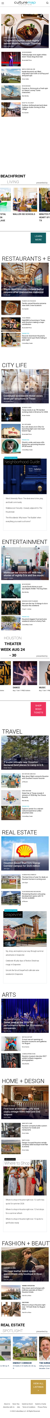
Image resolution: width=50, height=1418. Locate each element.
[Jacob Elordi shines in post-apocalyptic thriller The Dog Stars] (11, 591)
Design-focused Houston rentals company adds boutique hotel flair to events (35, 1145)
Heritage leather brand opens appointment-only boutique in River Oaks (23, 1274)
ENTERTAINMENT (24, 542)
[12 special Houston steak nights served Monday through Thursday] (25, 31)
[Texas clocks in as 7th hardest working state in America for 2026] (11, 414)
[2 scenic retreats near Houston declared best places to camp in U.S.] (25, 753)
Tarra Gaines (7, 1031)
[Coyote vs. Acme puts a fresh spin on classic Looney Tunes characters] (11, 92)
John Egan (7, 868)
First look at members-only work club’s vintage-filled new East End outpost (22, 1111)
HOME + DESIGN (23, 1081)
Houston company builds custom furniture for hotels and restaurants (34, 1128)
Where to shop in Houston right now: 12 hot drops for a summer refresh (25, 1211)
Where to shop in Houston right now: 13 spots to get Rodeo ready (24, 1221)
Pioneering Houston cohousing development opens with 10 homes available (33, 896)
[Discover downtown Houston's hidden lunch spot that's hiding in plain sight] (11, 340)
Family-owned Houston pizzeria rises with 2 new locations (34, 304)
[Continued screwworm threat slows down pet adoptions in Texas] (25, 387)
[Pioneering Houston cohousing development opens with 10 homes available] (11, 898)
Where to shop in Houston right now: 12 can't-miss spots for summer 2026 (25, 1202)
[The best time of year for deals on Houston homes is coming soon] (11, 881)
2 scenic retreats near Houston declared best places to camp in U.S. (24, 763)
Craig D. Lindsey (8, 578)
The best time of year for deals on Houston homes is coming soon (35, 878)
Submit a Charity (40, 1404)
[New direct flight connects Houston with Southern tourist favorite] (11, 780)
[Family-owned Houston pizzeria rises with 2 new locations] (11, 307)
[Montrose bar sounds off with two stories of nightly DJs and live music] (25, 563)
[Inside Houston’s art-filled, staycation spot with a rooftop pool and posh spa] (11, 76)
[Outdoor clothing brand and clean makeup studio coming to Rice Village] (11, 109)
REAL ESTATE (19, 832)
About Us (7, 1404)
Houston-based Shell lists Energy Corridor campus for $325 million (22, 864)
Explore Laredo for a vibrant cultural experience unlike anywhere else (32, 811)
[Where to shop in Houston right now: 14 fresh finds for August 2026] (11, 1309)
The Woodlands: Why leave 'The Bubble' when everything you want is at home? (23, 519)
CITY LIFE (14, 365)
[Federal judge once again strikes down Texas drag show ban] (11, 59)
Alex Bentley (25, 96)
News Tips (15, 1404)
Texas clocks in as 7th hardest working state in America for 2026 (35, 411)
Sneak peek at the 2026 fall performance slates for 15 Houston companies (23, 1025)
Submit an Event (27, 1404)
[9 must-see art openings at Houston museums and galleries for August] (11, 1043)
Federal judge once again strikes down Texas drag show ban (34, 56)
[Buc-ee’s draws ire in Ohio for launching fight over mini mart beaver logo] (11, 431)
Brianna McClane (8, 46)
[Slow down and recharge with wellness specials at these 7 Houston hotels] (11, 1292)
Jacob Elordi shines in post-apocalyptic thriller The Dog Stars (34, 588)
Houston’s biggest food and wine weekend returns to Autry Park (34, 620)
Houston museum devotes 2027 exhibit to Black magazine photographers (34, 1058)
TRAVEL (12, 731)
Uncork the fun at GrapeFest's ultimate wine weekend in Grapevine (22, 972)
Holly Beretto (25, 1063)
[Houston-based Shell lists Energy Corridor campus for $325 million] (25, 854)
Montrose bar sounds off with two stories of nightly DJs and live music (24, 574)
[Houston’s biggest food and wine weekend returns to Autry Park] (11, 623)
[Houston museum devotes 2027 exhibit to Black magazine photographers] (11, 1060)
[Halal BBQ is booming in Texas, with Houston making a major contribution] (11, 324)
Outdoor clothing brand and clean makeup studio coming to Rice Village (34, 107)
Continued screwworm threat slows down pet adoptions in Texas (23, 397)
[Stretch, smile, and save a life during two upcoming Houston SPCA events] (11, 446)
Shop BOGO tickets (38, 709)
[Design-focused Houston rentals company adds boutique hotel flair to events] (11, 1147)
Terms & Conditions (28, 1407)
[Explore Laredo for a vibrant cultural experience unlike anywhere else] (11, 813)
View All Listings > (38, 1387)
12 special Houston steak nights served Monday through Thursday (22, 42)
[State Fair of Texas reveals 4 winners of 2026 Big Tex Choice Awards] (11, 797)
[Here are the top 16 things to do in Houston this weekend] (11, 608)
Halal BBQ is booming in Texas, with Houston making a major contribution (33, 322)
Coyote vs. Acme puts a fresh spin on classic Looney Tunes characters (35, 90)
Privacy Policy (42, 1407)
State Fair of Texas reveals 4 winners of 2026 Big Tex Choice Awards (34, 795)
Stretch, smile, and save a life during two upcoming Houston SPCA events (33, 444)
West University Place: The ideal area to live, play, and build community (24, 500)
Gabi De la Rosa (8, 1279)
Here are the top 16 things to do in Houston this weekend (35, 605)
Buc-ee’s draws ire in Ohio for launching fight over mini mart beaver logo (33, 429)
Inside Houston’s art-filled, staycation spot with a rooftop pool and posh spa (35, 74)
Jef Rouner (25, 782)
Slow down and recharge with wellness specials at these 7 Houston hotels (33, 1290)
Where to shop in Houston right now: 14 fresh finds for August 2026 (33, 1307)
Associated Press (27, 60)
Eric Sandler (25, 112)
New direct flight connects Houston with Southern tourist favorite (35, 777)
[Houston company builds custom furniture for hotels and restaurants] (11, 1130)
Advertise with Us (8, 1407)
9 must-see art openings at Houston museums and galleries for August (34, 1041)
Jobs (18, 1407)
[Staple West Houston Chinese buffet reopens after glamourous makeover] (25, 280)
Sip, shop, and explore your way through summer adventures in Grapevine (25, 953)
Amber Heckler (26, 415)
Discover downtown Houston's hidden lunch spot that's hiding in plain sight (34, 338)
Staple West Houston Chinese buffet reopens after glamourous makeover (24, 291)
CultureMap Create (27, 343)
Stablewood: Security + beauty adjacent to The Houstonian (24, 510)
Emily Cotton (25, 79)
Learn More (38, 238)
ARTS (9, 994)
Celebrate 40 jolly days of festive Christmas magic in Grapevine (22, 963)
